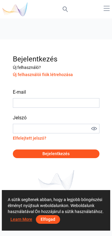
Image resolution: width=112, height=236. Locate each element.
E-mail (19, 92)
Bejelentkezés (56, 153)
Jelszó (20, 118)
